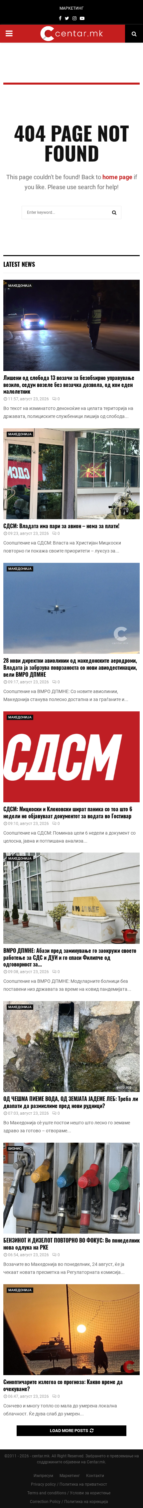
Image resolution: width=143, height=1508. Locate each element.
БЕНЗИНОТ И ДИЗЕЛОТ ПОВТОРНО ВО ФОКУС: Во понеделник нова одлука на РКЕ (71, 1243)
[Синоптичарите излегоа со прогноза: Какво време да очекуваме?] (71, 1329)
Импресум (43, 1475)
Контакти (95, 1475)
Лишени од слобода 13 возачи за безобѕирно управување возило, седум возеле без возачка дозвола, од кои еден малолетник (68, 385)
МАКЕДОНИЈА (20, 285)
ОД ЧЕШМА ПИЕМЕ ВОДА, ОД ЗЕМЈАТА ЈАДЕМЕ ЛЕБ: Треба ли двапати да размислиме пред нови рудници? (70, 1102)
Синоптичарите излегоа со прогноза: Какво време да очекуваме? (63, 1385)
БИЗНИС (15, 1148)
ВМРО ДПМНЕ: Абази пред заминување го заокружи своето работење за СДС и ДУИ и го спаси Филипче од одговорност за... (69, 957)
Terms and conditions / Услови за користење (68, 1493)
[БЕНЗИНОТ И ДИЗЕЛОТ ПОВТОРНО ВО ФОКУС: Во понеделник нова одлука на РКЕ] (71, 1188)
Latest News (19, 264)
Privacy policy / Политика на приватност (69, 1484)
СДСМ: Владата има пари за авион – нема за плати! (61, 526)
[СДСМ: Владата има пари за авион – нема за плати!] (71, 473)
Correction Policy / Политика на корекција (69, 1501)
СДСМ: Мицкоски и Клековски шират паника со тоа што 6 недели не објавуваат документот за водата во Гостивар (67, 812)
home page (117, 177)
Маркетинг (70, 1475)
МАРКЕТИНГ (72, 8)
